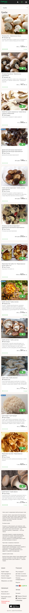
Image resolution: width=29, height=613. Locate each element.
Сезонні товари (5, 576)
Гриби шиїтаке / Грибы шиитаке (10, 340)
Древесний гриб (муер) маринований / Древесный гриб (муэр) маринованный (12, 150)
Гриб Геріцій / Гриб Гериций (9, 415)
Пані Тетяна (6, 153)
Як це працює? (20, 571)
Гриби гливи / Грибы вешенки (9, 377)
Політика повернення (21, 576)
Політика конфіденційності (20, 578)
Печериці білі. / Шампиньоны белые (11, 36)
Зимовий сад (6, 37)
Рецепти (18, 582)
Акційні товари (5, 571)
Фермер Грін (6, 303)
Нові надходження (6, 573)
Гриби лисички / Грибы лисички (10, 302)
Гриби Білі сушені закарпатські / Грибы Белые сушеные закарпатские (14, 112)
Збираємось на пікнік (6, 581)
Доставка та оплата (21, 573)
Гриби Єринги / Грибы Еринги (10, 491)
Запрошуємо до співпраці (5, 602)
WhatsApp (19, 600)
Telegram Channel (22, 596)
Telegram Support (21, 598)
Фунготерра (6, 341)
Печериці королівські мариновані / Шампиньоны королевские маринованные (13, 226)
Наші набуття (4, 591)
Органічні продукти (6, 578)
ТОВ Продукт (6, 115)
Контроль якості (5, 593)
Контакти (18, 593)
